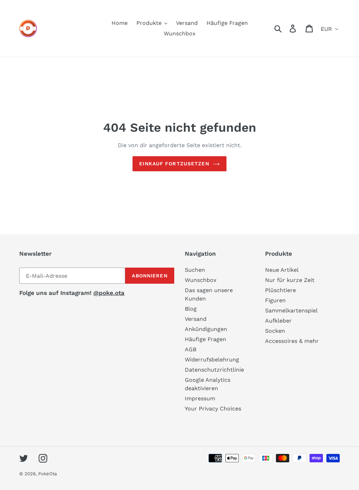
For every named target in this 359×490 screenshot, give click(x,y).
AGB (190, 349)
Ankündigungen (206, 329)
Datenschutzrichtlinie (214, 369)
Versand (195, 319)
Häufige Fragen (205, 339)
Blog (191, 308)
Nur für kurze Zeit (289, 280)
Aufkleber (278, 320)
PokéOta (47, 473)
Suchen (195, 270)
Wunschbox (201, 280)
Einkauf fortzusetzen (174, 163)
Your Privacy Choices (213, 408)
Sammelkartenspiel (291, 310)
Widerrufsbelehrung (212, 359)
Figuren (275, 300)
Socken (275, 330)
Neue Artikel (282, 270)
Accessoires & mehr (292, 341)
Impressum (200, 398)
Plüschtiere (280, 290)
